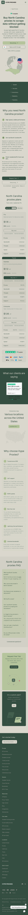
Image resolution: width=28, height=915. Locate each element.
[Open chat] (24, 911)
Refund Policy (5, 901)
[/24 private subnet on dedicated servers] (23, 329)
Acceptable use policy (15, 901)
